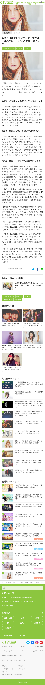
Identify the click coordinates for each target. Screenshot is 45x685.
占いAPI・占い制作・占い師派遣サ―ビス (13, 660)
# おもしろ (19, 48)
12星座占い (17, 597)
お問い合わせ (21, 669)
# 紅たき (27, 48)
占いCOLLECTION (38, 651)
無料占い (7, 597)
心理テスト (7, 601)
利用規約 (20, 666)
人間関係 (37, 623)
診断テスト (18, 601)
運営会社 (4, 666)
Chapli (23, 651)
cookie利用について (7, 669)
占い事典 (22, 635)
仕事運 (37, 618)
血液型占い (28, 597)
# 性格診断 (18, 300)
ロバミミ (23, 646)
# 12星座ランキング (8, 48)
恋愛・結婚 (8, 618)
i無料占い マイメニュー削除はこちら (12, 674)
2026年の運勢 (8, 605)
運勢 (8, 623)
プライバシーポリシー (8, 672)
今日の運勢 (8, 635)
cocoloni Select (39, 646)
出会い (22, 623)
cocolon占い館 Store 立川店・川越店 (12, 655)
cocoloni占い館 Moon (8, 651)
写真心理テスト (31, 601)
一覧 (41, 613)
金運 (22, 618)
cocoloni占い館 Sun (7, 646)
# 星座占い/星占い (8, 300)
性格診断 (7, 33)
